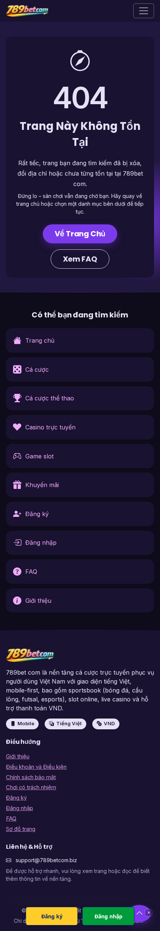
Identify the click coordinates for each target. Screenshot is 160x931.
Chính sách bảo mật (31, 777)
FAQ (11, 818)
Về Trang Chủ (80, 233)
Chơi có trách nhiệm (31, 787)
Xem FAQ (80, 259)
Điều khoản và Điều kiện (36, 767)
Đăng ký (16, 797)
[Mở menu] (143, 10)
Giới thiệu (17, 756)
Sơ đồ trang (20, 829)
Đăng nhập (19, 808)
